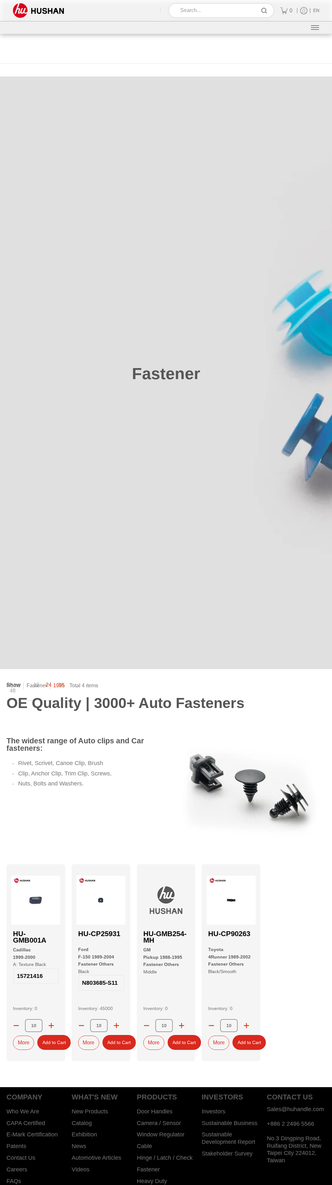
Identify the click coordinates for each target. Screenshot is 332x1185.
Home (13, 685)
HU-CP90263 (229, 934)
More (24, 1042)
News (79, 1146)
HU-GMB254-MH (164, 937)
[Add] (51, 1025)
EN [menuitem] (316, 10)
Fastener (37, 685)
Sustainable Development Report (228, 1138)
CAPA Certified (25, 1123)
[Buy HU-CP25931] (101, 900)
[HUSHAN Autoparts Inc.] (38, 10)
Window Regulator (160, 1134)
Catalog (82, 1123)
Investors (213, 1111)
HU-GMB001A (29, 937)
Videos (80, 1169)
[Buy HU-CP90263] (231, 900)
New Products (90, 1111)
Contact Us (20, 1158)
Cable (144, 1146)
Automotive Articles (96, 1158)
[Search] (264, 10)
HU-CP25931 (99, 934)
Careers (16, 1169)
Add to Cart (54, 1042)
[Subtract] (16, 1025)
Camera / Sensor (159, 1123)
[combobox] (217, 10)
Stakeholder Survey (227, 1153)
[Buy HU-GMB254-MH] (166, 900)
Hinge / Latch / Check (165, 1158)
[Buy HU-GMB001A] (35, 900)
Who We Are (22, 1111)
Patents (16, 1146)
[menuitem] (286, 10)
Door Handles (154, 1111)
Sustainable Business (229, 1123)
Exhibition (84, 1134)
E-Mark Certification (32, 1134)
